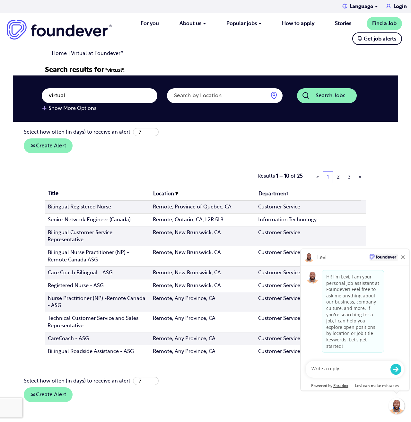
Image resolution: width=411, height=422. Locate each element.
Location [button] (164, 193)
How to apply (298, 23)
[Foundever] (59, 30)
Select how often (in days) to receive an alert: (78, 132)
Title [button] (53, 193)
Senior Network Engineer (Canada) (89, 219)
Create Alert (50, 145)
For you (150, 23)
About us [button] (191, 23)
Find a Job (384, 23)
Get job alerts (380, 38)
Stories (343, 23)
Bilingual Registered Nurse (79, 206)
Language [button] (362, 6)
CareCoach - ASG (68, 338)
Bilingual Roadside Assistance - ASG (91, 351)
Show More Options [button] (72, 108)
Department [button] (273, 193)
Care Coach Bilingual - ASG (80, 272)
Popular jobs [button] (242, 23)
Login (400, 6)
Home (59, 53)
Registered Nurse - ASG (76, 285)
